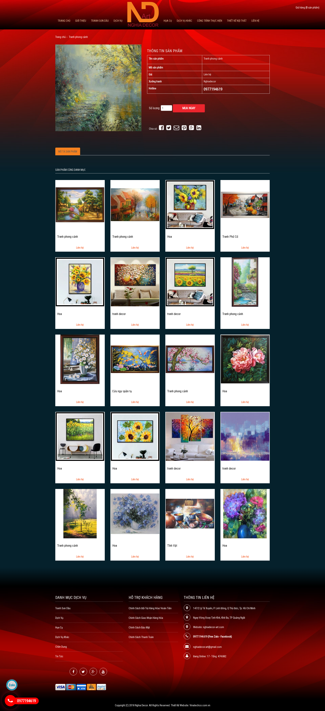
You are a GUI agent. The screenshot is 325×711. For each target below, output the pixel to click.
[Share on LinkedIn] (198, 128)
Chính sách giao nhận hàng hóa (146, 617)
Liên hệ (255, 20)
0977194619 (26, 701)
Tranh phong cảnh (67, 236)
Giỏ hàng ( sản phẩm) (307, 7)
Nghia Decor (141, 705)
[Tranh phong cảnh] (80, 204)
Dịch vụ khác (184, 20)
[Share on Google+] (191, 128)
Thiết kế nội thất (237, 20)
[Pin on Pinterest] (184, 128)
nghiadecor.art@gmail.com (207, 646)
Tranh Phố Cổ (230, 236)
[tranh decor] (135, 282)
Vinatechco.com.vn (200, 705)
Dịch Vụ (118, 20)
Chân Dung (61, 646)
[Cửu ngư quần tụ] (135, 359)
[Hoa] (190, 204)
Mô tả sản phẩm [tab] (67, 151)
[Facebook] (73, 671)
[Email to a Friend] (176, 128)
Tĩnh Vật (172, 545)
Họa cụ (168, 20)
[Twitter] (83, 671)
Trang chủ (64, 20)
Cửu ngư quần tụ (122, 391)
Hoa (169, 236)
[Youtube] (103, 671)
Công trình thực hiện (209, 20)
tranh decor (119, 314)
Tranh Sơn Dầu (100, 20)
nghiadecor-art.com (213, 627)
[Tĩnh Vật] (190, 514)
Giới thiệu (80, 20)
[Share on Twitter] (168, 128)
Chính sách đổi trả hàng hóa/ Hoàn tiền (150, 608)
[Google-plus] (93, 671)
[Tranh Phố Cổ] (245, 205)
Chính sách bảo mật (139, 627)
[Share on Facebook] (161, 128)
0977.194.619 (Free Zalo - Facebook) (212, 636)
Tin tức (59, 656)
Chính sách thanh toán (141, 637)
